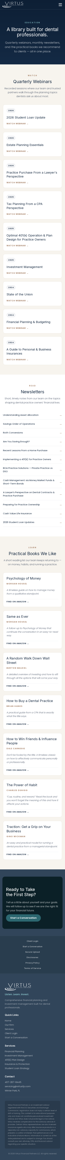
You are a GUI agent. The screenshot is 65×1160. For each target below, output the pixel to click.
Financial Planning (14, 1051)
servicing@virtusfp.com (18, 1086)
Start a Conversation (32, 946)
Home (8, 1020)
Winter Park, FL (12, 1090)
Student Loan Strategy (17, 1068)
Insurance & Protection (17, 1064)
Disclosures (32, 957)
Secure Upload (32, 952)
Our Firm (9, 1024)
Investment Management (19, 1055)
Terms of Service (32, 968)
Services (9, 1029)
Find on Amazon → (17, 601)
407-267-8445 (13, 1082)
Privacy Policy (32, 963)
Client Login (32, 941)
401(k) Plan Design (15, 1059)
